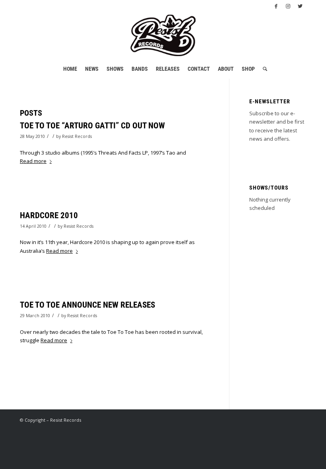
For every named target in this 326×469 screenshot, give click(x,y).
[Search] (263, 69)
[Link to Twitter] (300, 6)
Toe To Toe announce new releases (87, 305)
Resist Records (77, 136)
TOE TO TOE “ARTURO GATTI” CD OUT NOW (92, 125)
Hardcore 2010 (49, 215)
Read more (33, 161)
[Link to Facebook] (276, 6)
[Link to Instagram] (288, 6)
